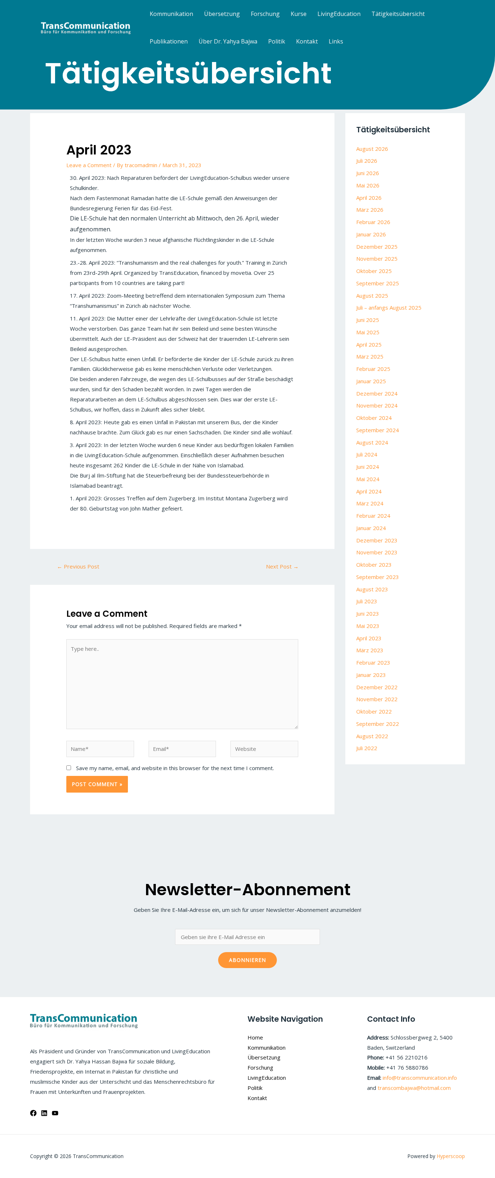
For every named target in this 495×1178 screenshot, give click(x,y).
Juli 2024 (366, 454)
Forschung (265, 14)
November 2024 (377, 405)
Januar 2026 (371, 234)
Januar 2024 (371, 528)
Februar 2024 (373, 515)
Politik (276, 41)
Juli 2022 (366, 748)
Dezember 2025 (377, 246)
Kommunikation (171, 14)
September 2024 (377, 430)
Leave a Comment (89, 165)
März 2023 (369, 650)
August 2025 (372, 295)
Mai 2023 (367, 625)
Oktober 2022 (374, 711)
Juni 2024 (367, 466)
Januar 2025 (371, 381)
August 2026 (372, 148)
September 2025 (377, 283)
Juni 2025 (367, 319)
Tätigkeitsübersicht (398, 14)
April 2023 (369, 638)
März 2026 (369, 209)
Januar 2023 (371, 674)
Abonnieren (247, 959)
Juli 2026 (366, 160)
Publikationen (169, 41)
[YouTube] (55, 1113)
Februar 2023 (373, 662)
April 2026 (369, 197)
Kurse (299, 14)
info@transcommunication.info (420, 1077)
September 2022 (377, 723)
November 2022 (377, 699)
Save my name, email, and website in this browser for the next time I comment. (175, 768)
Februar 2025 (373, 368)
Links (336, 41)
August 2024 (372, 442)
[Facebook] (33, 1113)
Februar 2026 (373, 222)
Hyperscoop (451, 1156)
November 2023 (377, 552)
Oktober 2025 (374, 270)
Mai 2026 (367, 185)
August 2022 (372, 736)
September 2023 (377, 576)
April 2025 (369, 344)
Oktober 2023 (374, 564)
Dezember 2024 (377, 393)
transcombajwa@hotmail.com (414, 1087)
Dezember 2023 (377, 540)
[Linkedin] (44, 1113)
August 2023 (372, 589)
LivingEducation (339, 14)
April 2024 (369, 491)
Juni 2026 (367, 173)
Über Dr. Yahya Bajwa (228, 41)
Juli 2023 (366, 601)
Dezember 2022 (377, 687)
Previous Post (78, 566)
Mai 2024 (367, 479)
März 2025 (369, 356)
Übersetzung (222, 14)
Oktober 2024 (374, 417)
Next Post (282, 566)
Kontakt (307, 41)
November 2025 (377, 258)
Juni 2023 (367, 613)
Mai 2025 (367, 332)
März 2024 (369, 503)
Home (255, 1037)
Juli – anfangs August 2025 (388, 307)
